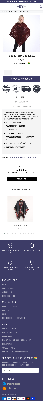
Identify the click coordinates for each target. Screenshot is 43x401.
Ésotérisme (7, 344)
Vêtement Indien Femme (28, 157)
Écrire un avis (22, 179)
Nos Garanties (21, 102)
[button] (4, 234)
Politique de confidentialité (13, 318)
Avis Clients (7, 292)
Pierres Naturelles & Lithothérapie (16, 340)
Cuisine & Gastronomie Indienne (15, 352)
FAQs (4, 284)
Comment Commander (21, 106)
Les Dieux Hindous (9, 332)
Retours (5, 310)
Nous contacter (8, 296)
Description (21, 97)
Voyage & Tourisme (10, 348)
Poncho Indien (14, 157)
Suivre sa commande (10, 288)
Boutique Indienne (9, 306)
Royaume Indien (12, 395)
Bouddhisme (7, 336)
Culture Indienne (9, 328)
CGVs (4, 314)
